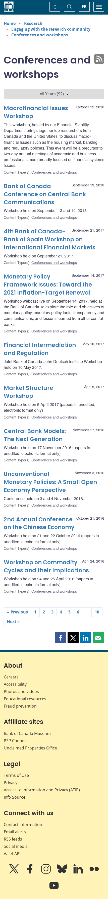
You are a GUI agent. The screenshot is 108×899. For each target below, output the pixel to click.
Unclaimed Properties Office (30, 748)
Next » (13, 621)
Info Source (14, 797)
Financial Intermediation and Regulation (40, 349)
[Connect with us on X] (14, 872)
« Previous (17, 612)
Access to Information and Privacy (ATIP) (42, 790)
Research (33, 23)
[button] (60, 637)
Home (10, 23)
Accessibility (15, 684)
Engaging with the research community (50, 29)
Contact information (23, 824)
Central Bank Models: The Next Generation (35, 435)
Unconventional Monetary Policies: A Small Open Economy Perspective (50, 482)
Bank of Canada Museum (27, 733)
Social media (16, 846)
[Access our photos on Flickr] (94, 872)
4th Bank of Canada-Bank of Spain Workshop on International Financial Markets (49, 239)
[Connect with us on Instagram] (46, 872)
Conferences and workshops (39, 35)
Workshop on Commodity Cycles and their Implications (46, 566)
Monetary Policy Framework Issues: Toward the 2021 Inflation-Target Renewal (48, 285)
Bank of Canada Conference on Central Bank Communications (45, 194)
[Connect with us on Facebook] (30, 872)
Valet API (12, 853)
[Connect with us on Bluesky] (63, 872)
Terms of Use (16, 775)
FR (84, 6)
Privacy (10, 782)
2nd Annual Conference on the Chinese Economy (39, 523)
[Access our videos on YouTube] (54, 889)
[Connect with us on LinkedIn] (79, 872)
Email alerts (15, 832)
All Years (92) (52, 94)
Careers (11, 677)
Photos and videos (21, 691)
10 (97, 612)
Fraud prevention (20, 706)
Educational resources (25, 699)
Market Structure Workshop (28, 392)
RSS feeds (13, 839)
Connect (16, 740)
